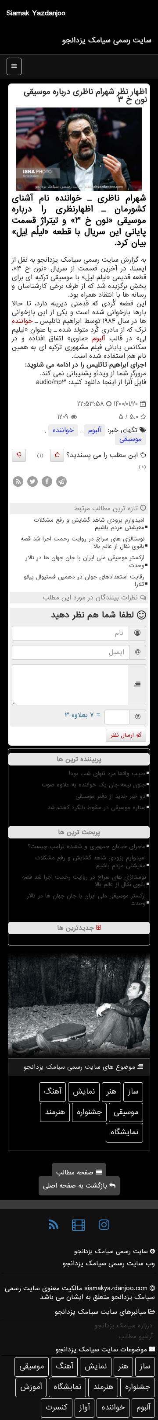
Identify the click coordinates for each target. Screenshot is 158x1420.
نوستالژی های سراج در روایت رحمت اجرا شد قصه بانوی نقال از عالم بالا (82, 543)
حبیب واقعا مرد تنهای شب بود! (107, 773)
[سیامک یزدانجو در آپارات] (78, 1225)
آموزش (31, 1387)
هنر (111, 1092)
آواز (84, 1407)
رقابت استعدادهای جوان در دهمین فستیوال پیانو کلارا (84, 581)
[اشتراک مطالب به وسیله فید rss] (18, 481)
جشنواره (89, 1112)
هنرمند (55, 1112)
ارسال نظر (123, 735)
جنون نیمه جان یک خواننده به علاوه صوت (94, 785)
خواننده (22, 321)
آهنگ (52, 1092)
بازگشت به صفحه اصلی (76, 1186)
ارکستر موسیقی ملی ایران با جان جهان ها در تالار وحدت (84, 561)
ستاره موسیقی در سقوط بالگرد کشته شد (96, 808)
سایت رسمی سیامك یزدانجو (106, 40)
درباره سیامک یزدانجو (123, 1325)
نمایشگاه (124, 1132)
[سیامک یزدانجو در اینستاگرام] (104, 1225)
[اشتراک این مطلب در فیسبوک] (47, 481)
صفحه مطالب (76, 1172)
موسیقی (130, 439)
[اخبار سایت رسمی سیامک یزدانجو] (53, 1225)
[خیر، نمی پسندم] (19, 455)
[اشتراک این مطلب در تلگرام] (61, 481)
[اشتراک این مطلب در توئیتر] (32, 481)
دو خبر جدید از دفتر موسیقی (110, 796)
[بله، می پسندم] (57, 455)
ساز (133, 1092)
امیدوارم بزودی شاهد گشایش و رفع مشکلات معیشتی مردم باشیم (89, 524)
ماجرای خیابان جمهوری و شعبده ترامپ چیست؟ (87, 846)
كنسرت (57, 1407)
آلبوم (98, 338)
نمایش (84, 1092)
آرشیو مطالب (135, 1336)
